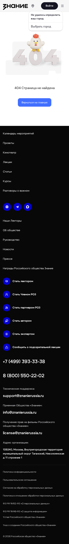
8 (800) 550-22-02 (23, 375)
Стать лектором (23, 281)
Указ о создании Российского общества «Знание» (29, 525)
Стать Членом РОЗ (24, 294)
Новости (8, 249)
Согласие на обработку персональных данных (28, 488)
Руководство (11, 240)
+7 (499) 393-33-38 (24, 361)
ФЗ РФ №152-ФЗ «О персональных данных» (26, 503)
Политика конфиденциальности (19, 472)
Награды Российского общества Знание (28, 268)
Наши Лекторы (12, 221)
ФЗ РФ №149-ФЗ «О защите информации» (25, 511)
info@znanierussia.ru (19, 412)
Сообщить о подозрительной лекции (36, 347)
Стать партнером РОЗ (26, 307)
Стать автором (22, 321)
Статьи (7, 171)
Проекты (8, 143)
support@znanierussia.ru (23, 396)
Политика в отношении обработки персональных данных (33, 496)
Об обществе (11, 230)
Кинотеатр (9, 152)
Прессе (7, 259)
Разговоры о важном (16, 190)
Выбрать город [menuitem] (41, 26)
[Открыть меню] (62, 6)
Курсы (7, 181)
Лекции (7, 162)
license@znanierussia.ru (22, 433)
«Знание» (41, 536)
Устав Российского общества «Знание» (24, 517)
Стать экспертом (23, 334)
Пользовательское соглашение (19, 480)
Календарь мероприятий (18, 133)
